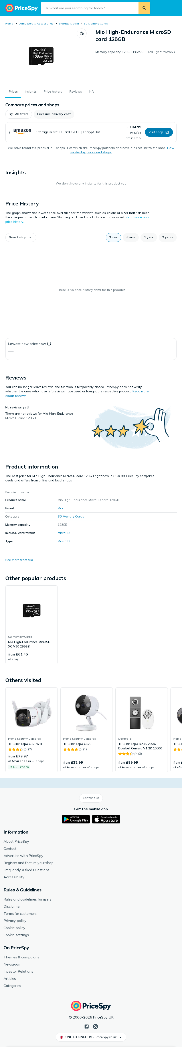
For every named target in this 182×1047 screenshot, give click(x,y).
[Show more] (9, 132)
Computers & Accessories (36, 23)
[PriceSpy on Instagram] (95, 1026)
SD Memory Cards (96, 23)
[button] (18, 114)
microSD (64, 533)
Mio (60, 508)
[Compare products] (82, 33)
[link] (31, 624)
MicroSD (64, 541)
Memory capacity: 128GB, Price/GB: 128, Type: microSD (135, 52)
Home (9, 23)
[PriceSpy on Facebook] (86, 1026)
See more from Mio (19, 560)
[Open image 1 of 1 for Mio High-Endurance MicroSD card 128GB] (41, 56)
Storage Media (69, 23)
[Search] (144, 8)
